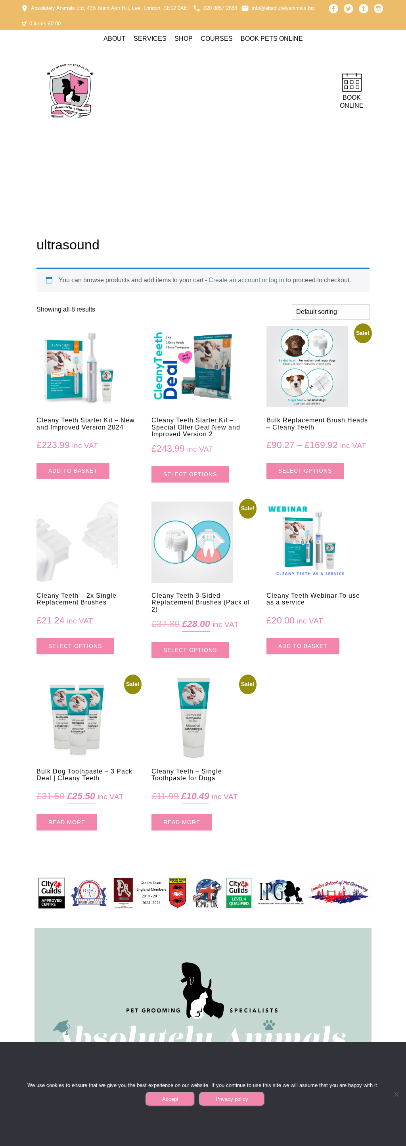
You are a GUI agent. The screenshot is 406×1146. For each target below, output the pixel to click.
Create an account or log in (246, 280)
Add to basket (73, 471)
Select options (190, 474)
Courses (217, 38)
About (114, 38)
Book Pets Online (272, 38)
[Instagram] (379, 9)
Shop (183, 38)
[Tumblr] (364, 9)
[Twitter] (348, 9)
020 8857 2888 (220, 8)
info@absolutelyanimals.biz (283, 8)
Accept (170, 1099)
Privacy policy (232, 1099)
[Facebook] (333, 9)
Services (150, 38)
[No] (396, 1094)
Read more (66, 822)
